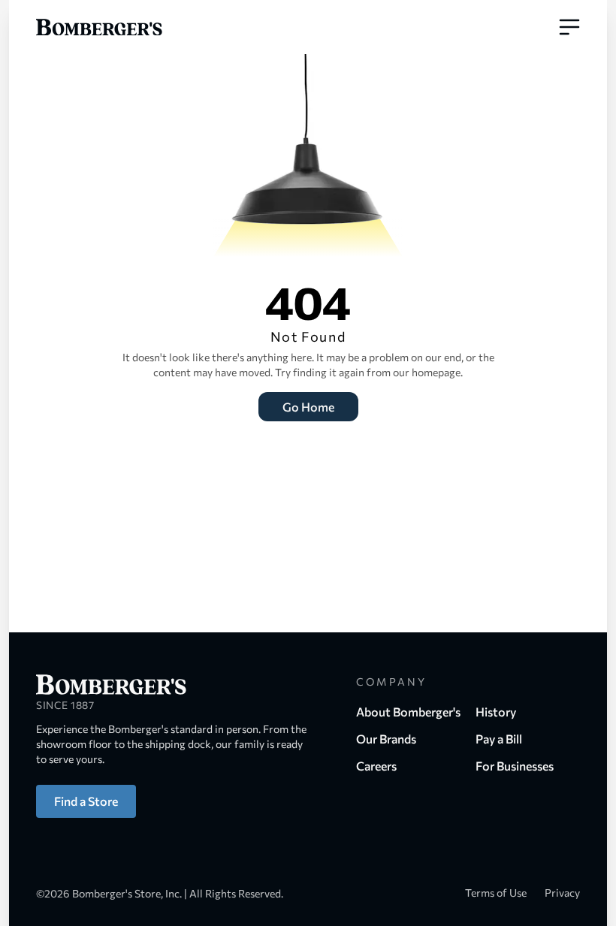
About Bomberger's (408, 711)
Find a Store (86, 801)
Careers (376, 766)
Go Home (308, 407)
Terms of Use (496, 892)
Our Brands (386, 738)
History (496, 711)
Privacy (562, 892)
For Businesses (515, 766)
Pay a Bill (499, 738)
